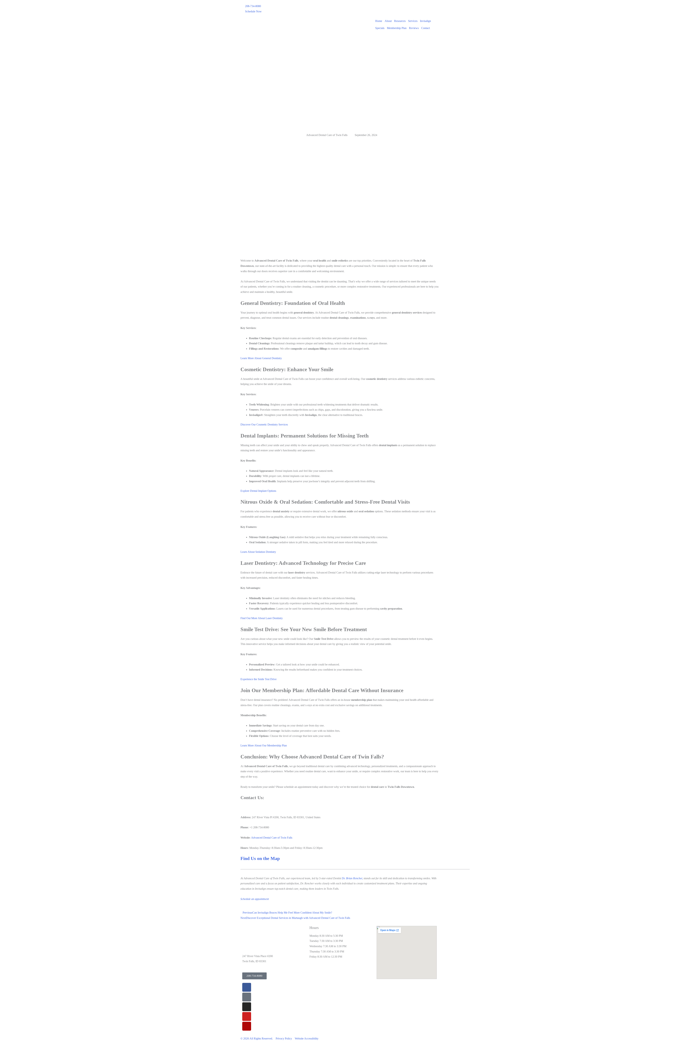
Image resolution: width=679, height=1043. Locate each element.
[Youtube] (246, 1016)
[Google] (246, 997)
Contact (425, 28)
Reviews (414, 28)
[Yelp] (246, 1026)
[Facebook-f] (246, 987)
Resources (400, 20)
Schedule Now (253, 11)
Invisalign (425, 20)
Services (412, 20)
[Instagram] (246, 1006)
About (388, 20)
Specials (379, 28)
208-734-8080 (253, 6)
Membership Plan (397, 28)
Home (378, 20)
